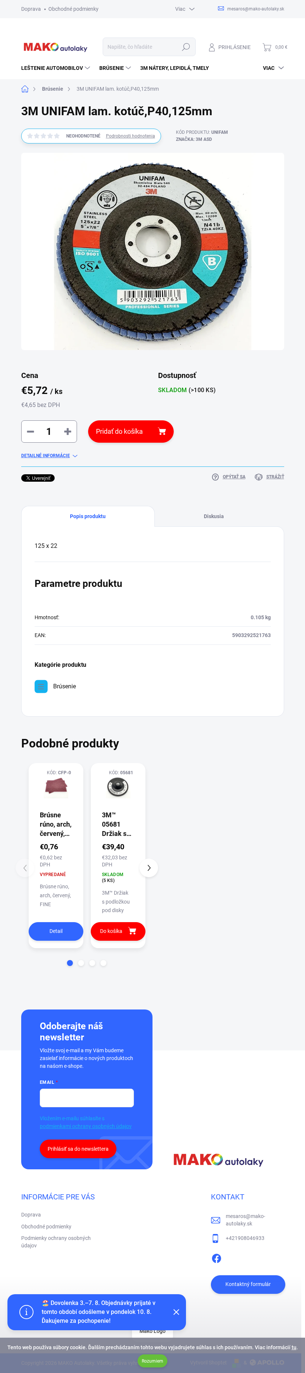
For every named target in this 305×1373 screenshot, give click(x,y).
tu (294, 1347)
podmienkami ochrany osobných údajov (86, 1126)
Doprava (31, 9)
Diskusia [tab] (214, 516)
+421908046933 (245, 1238)
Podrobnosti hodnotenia (130, 136)
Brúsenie (64, 686)
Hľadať (186, 47)
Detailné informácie (45, 455)
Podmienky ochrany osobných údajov (56, 1241)
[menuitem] (56, 68)
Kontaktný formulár (248, 1284)
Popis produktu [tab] (88, 516)
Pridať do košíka (119, 431)
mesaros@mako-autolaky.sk (245, 1220)
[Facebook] (216, 1257)
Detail (55, 931)
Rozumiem (152, 1361)
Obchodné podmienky (73, 9)
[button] (70, 963)
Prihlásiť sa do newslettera (78, 1149)
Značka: (194, 139)
